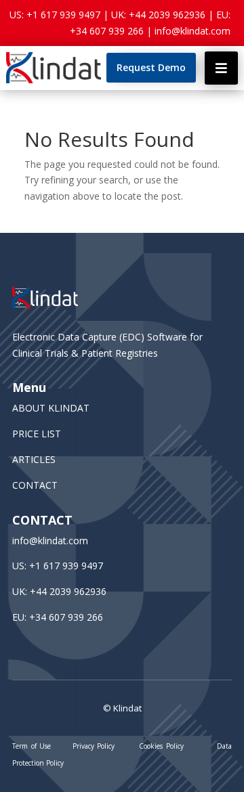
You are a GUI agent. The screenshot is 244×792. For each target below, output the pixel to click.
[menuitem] (151, 68)
